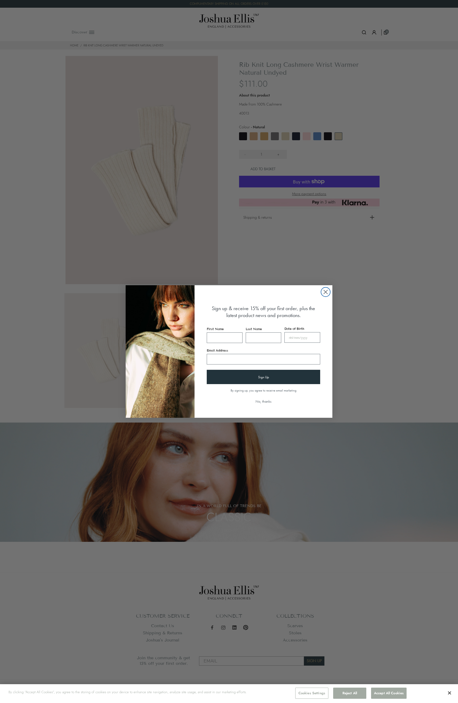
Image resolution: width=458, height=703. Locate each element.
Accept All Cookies (389, 693)
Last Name (254, 329)
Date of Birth (294, 329)
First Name (215, 329)
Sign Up (263, 377)
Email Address (217, 350)
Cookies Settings (311, 693)
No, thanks (263, 401)
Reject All (349, 693)
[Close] (449, 693)
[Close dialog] (325, 292)
